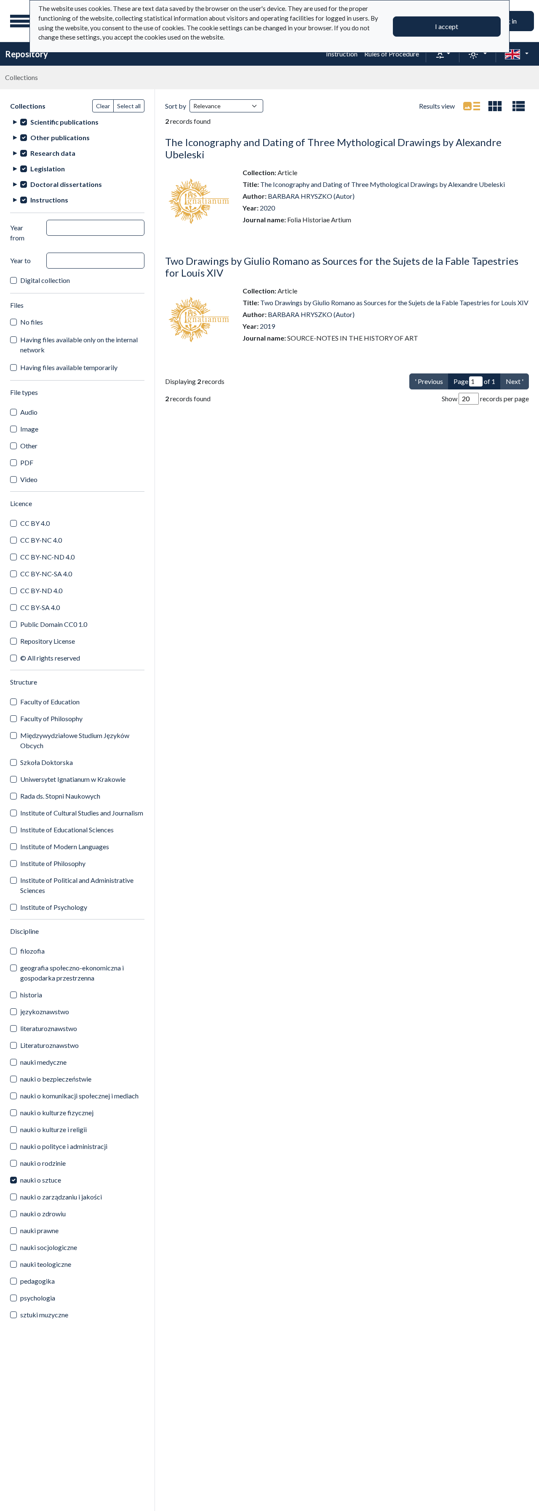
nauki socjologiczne (48, 1247)
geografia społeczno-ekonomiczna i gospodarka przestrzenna (72, 973)
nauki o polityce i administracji (63, 1146)
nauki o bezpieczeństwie (55, 1079)
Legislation (47, 169)
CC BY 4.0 (35, 523)
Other (28, 446)
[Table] (519, 106)
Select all (129, 105)
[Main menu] (20, 21)
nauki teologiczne (45, 1264)
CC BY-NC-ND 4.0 (47, 557)
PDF (26, 462)
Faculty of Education (50, 702)
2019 (267, 326)
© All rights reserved (50, 658)
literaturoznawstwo (48, 1028)
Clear (103, 105)
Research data (52, 153)
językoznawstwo (44, 1011)
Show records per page (485, 398)
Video (28, 479)
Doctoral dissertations (66, 184)
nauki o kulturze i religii (53, 1129)
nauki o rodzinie (43, 1163)
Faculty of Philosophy (51, 718)
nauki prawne (39, 1230)
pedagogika (37, 1281)
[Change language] (516, 53)
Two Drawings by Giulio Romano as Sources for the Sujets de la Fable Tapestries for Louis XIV (341, 267)
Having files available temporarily (68, 367)
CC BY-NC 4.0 (41, 540)
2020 (267, 208)
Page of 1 (474, 381)
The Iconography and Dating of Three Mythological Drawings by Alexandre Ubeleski (333, 148)
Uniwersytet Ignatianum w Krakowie (72, 779)
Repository (26, 54)
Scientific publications (64, 122)
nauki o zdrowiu (43, 1214)
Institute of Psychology (53, 907)
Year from (17, 233)
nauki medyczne (43, 1062)
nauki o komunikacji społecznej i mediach (79, 1096)
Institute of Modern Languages (64, 846)
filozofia (32, 951)
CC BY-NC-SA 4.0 (46, 574)
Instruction (342, 54)
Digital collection (45, 280)
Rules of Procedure (391, 54)
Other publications (60, 137)
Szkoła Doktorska (46, 762)
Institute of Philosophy (52, 863)
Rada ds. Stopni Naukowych (60, 796)
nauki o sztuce (40, 1180)
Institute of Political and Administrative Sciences (76, 885)
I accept (446, 26)
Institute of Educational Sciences (67, 830)
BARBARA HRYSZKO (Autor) (311, 196)
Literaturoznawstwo (49, 1045)
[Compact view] (495, 106)
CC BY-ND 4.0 (41, 590)
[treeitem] (77, 122)
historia (31, 995)
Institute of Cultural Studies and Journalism (81, 813)
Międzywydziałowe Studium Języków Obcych (74, 740)
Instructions (49, 200)
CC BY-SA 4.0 (40, 607)
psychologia (37, 1298)
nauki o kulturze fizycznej (56, 1113)
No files (31, 322)
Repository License (47, 641)
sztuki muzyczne (44, 1315)
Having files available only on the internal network (79, 345)
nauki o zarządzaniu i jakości (61, 1197)
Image (29, 429)
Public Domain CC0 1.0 (53, 624)
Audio (28, 412)
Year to (20, 260)
